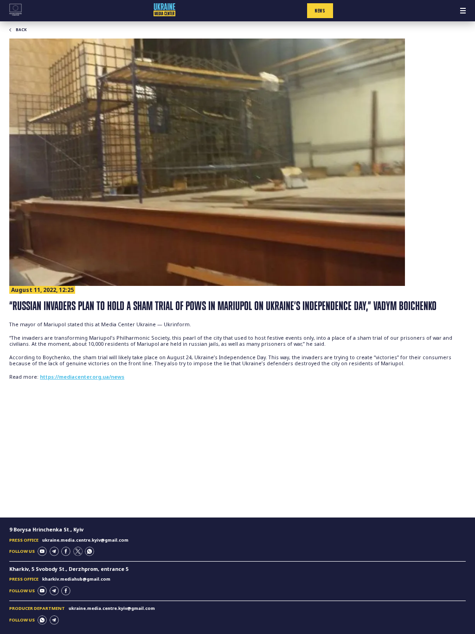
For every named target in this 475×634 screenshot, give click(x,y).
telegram (54, 551)
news (320, 10)
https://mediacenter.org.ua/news (82, 377)
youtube (42, 551)
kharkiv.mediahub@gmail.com (76, 579)
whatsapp (89, 551)
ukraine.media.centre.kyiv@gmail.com (85, 540)
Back (21, 29)
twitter (78, 551)
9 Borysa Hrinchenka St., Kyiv (46, 529)
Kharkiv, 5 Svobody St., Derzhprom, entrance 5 (68, 569)
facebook (66, 551)
